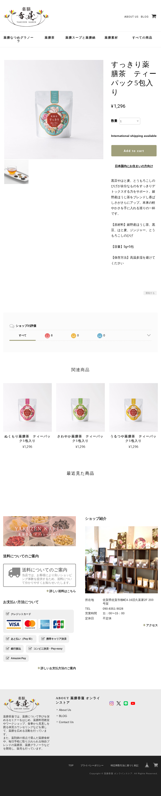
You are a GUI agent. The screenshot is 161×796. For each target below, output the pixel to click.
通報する (150, 293)
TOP (71, 765)
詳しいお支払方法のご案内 (58, 668)
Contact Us (66, 722)
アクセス (152, 625)
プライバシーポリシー (92, 765)
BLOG (145, 16)
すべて (22, 335)
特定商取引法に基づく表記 (124, 765)
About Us (131, 16)
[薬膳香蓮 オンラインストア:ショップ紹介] (121, 559)
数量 (114, 120)
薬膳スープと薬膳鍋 (80, 37)
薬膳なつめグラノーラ (19, 39)
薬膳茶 (50, 37)
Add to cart (134, 151)
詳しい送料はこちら (62, 591)
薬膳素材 (111, 37)
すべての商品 (142, 37)
